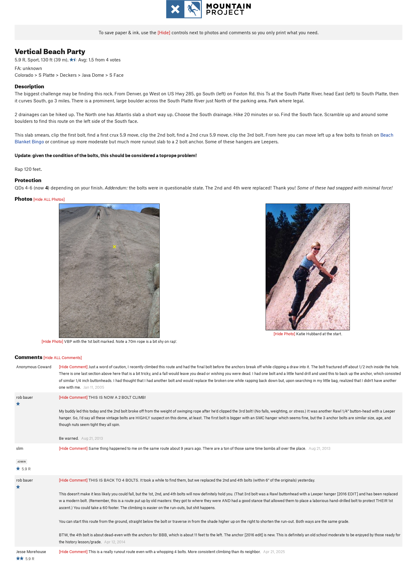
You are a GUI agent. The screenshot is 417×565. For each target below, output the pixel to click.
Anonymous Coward (33, 366)
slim (19, 448)
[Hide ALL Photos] (49, 199)
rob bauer (24, 397)
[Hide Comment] (73, 366)
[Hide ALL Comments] (62, 357)
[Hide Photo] (52, 341)
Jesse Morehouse (31, 551)
